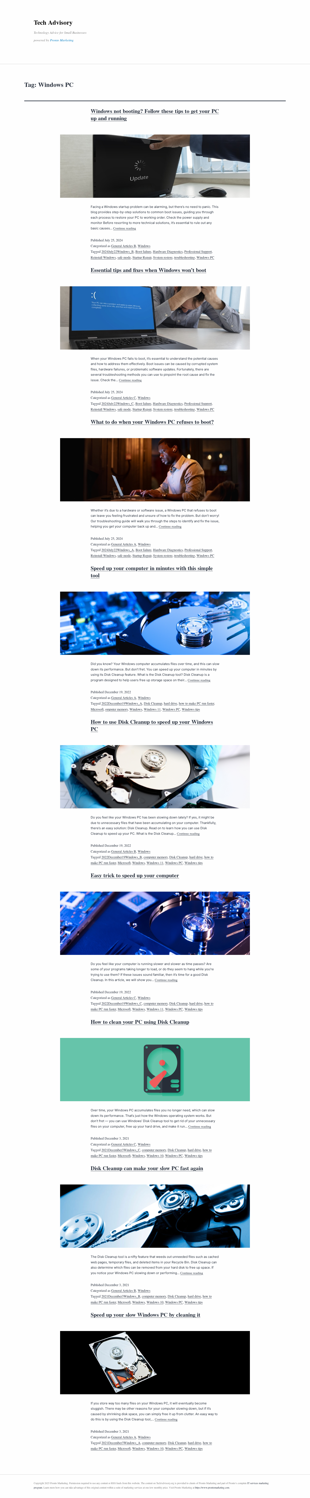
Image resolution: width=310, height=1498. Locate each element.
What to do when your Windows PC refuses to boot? (152, 422)
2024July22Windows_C (117, 403)
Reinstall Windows (103, 257)
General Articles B (123, 246)
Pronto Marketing (62, 40)
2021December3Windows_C (120, 1150)
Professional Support (198, 251)
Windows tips (191, 709)
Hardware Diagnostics (168, 251)
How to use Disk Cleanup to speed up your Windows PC (152, 725)
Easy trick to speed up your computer (135, 875)
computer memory (156, 857)
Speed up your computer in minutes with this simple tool (152, 571)
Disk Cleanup (153, 703)
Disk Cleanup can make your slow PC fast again (147, 1168)
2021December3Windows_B (120, 1296)
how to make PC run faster (196, 703)
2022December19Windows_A (121, 703)
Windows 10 (155, 1155)
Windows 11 (152, 709)
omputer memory (116, 709)
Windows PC (205, 257)
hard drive (170, 703)
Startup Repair (141, 257)
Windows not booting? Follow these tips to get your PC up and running (155, 114)
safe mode (124, 257)
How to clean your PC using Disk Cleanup (140, 1022)
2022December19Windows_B (121, 857)
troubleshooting (184, 257)
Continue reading (124, 228)
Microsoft (97, 709)
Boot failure (143, 251)
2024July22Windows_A (117, 550)
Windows (144, 246)
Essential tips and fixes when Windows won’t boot (148, 270)
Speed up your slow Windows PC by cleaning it (145, 1315)
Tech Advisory (53, 22)
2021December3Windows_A (120, 1442)
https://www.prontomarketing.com (212, 1487)
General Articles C (123, 397)
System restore (163, 257)
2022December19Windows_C (121, 1003)
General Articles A (123, 544)
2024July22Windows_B (117, 251)
